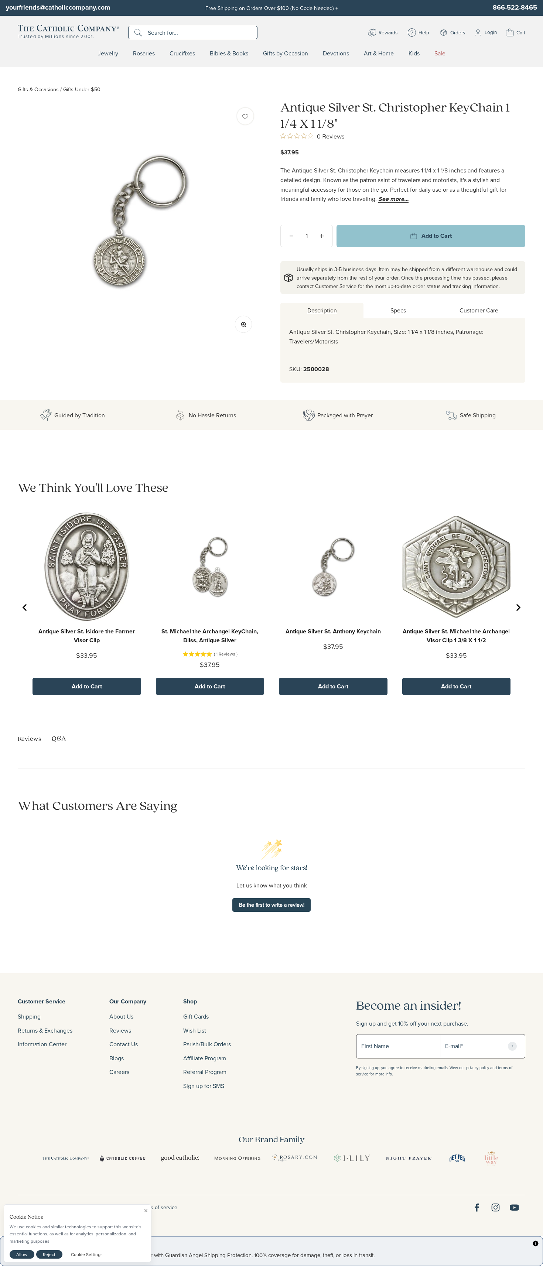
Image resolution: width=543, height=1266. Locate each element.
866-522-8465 (515, 7)
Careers (119, 1072)
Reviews (120, 1030)
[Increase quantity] (321, 236)
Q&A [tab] (59, 738)
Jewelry (108, 53)
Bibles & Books (229, 53)
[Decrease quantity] (291, 236)
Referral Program (204, 1072)
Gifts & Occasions (38, 89)
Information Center (42, 1044)
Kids (414, 53)
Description (322, 310)
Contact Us (123, 1044)
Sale (439, 53)
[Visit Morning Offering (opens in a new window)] (237, 1158)
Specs (398, 310)
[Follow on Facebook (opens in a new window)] (477, 1207)
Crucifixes (182, 53)
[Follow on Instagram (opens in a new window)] (496, 1207)
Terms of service (158, 1207)
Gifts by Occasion (285, 53)
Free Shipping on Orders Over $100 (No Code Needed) (271, 8)
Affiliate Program (204, 1058)
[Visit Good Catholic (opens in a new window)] (180, 1158)
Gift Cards (196, 1016)
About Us (121, 1016)
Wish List (194, 1030)
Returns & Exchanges (45, 1030)
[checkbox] (245, 115)
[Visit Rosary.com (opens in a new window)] (294, 1158)
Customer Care (479, 310)
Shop (190, 1001)
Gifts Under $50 (81, 89)
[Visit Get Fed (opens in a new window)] (457, 1158)
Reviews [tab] (29, 738)
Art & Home (379, 53)
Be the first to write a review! (271, 905)
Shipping (29, 1016)
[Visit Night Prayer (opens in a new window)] (409, 1158)
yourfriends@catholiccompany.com (58, 7)
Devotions (336, 53)
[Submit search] (139, 32)
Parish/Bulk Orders (207, 1044)
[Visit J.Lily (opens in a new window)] (352, 1158)
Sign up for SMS (203, 1086)
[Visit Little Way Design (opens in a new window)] (491, 1158)
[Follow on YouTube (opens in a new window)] (514, 1207)
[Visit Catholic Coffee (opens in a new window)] (123, 1158)
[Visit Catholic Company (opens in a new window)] (65, 1158)
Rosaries (144, 53)
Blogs (116, 1058)
